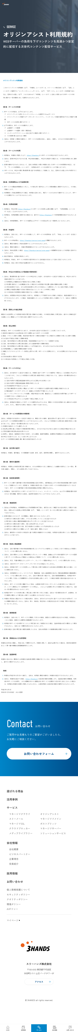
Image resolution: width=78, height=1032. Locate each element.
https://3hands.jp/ (33, 155)
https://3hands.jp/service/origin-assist (32, 240)
